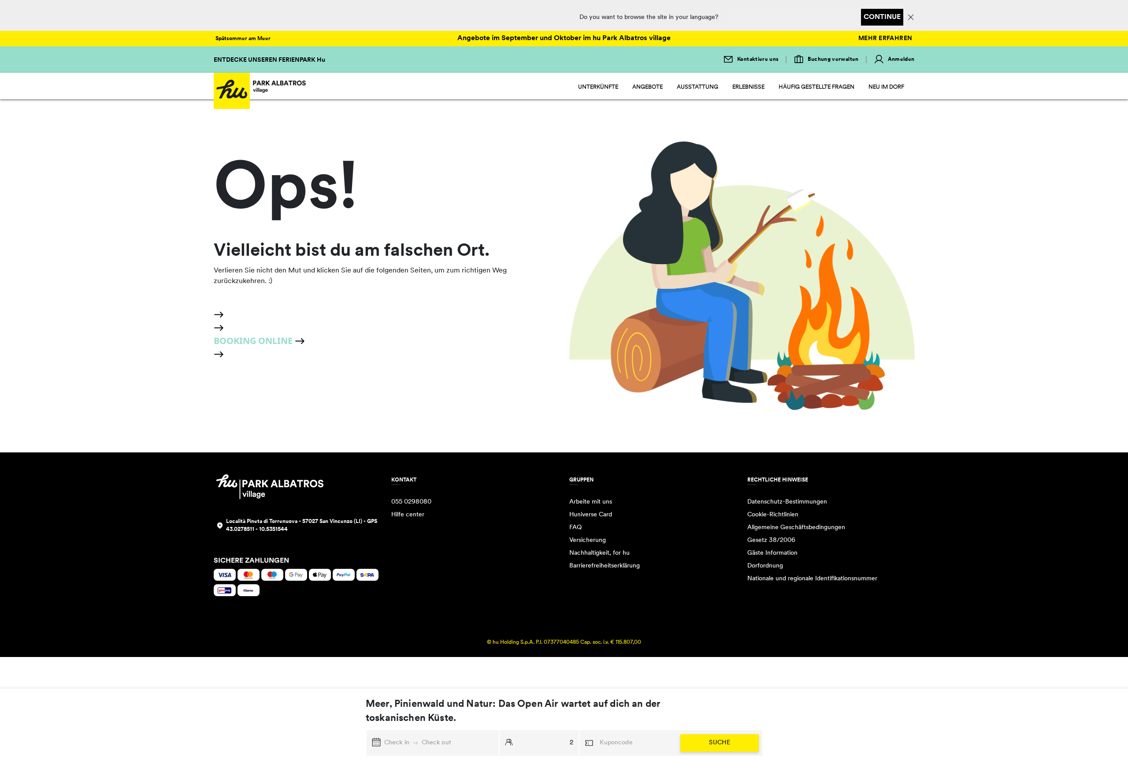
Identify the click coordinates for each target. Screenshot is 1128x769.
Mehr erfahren (885, 38)
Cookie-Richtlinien (772, 514)
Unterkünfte (598, 87)
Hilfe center (407, 514)
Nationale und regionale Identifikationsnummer (812, 578)
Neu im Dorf (886, 87)
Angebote (647, 87)
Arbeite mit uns (590, 502)
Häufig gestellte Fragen (816, 87)
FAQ (575, 527)
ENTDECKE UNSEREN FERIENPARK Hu (269, 60)
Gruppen (581, 480)
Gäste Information (772, 553)
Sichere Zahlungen (251, 560)
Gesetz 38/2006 (771, 540)
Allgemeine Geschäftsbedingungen (796, 527)
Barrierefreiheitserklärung (604, 566)
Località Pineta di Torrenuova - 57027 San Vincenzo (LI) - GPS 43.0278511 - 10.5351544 (301, 525)
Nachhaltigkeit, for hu (599, 553)
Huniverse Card (590, 514)
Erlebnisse (748, 87)
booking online (254, 341)
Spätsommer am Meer (243, 38)
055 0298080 (411, 502)
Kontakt (403, 480)
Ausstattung (697, 87)
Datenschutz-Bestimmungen (787, 502)
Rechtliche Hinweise (777, 480)
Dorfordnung (765, 566)
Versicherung (587, 540)
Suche (719, 742)
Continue (882, 17)
